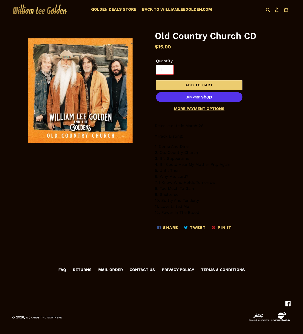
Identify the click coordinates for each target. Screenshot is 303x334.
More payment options (199, 108)
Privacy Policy (178, 269)
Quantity (164, 60)
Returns (82, 269)
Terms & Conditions (223, 269)
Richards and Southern (44, 317)
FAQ (62, 269)
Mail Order (110, 269)
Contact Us (142, 269)
